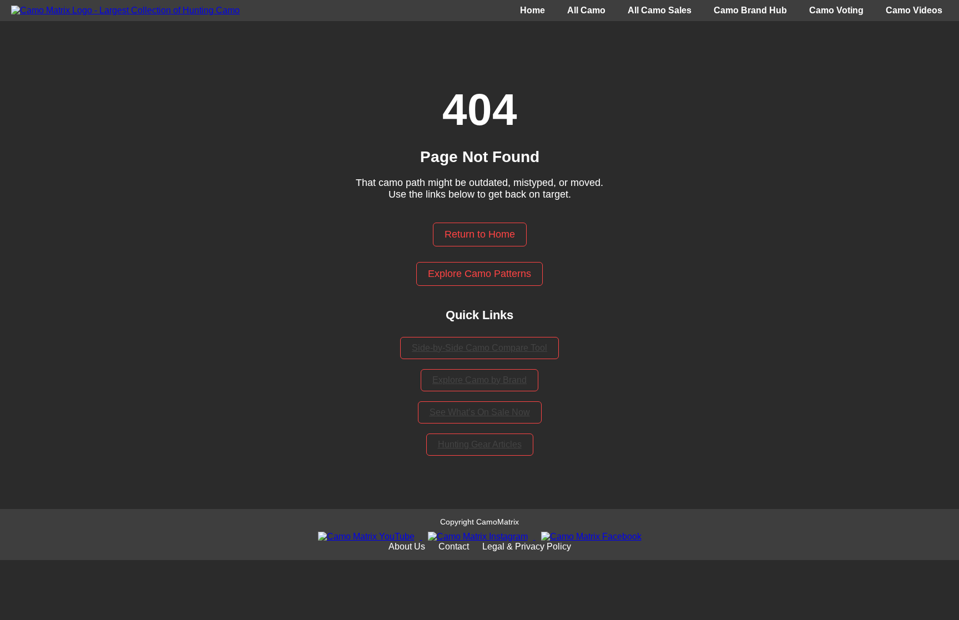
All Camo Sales (660, 10)
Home (532, 10)
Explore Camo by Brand (479, 380)
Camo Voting (836, 10)
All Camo (586, 10)
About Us (406, 546)
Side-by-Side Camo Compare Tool (479, 347)
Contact (453, 546)
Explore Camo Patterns (479, 273)
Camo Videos (914, 10)
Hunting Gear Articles (480, 444)
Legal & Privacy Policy (526, 546)
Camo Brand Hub (750, 10)
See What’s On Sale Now (480, 412)
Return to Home (480, 234)
